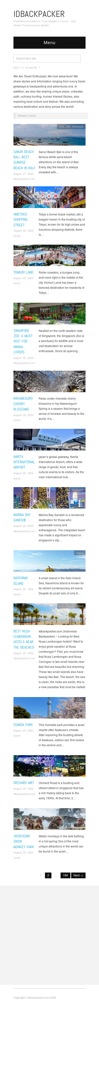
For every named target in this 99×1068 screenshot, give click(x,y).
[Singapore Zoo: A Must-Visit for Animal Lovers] (49, 315)
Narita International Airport (24, 462)
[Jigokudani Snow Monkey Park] (49, 820)
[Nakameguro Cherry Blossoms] (49, 383)
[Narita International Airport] (49, 441)
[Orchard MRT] (49, 767)
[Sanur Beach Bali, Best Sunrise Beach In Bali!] (49, 136)
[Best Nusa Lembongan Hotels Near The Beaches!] (49, 615)
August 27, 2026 (23, 173)
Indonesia (77, 126)
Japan (79, 189)
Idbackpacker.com (24, 179)
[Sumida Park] (49, 709)
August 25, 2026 (23, 589)
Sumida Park (23, 724)
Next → (78, 875)
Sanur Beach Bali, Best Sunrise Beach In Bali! (24, 159)
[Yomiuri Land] (49, 257)
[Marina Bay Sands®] (49, 499)
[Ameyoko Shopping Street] (49, 198)
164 (65, 875)
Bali (68, 126)
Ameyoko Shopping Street (20, 220)
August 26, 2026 (23, 230)
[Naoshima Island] (49, 562)
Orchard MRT (23, 782)
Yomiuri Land (23, 272)
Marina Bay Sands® (22, 517)
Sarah (16, 236)
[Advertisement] (49, 935)
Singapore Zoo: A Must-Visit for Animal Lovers (23, 341)
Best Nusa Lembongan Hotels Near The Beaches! (23, 639)
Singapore (77, 305)
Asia (61, 126)
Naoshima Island (20, 580)
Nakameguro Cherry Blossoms (23, 404)
